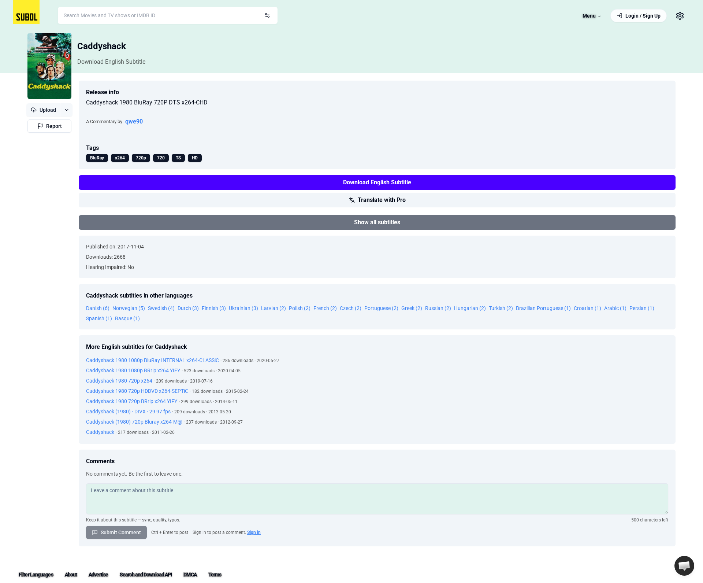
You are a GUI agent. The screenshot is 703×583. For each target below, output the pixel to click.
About (71, 575)
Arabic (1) (615, 308)
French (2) (325, 308)
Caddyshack (101, 46)
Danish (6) (97, 308)
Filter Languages (36, 575)
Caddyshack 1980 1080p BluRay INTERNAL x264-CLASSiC (152, 360)
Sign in (254, 532)
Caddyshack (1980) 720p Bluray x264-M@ (134, 422)
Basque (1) (127, 318)
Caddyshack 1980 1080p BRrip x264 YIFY (133, 370)
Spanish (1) (99, 318)
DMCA (189, 575)
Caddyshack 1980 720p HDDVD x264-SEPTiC (137, 391)
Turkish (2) (501, 308)
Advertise (98, 575)
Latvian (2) (273, 308)
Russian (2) (438, 308)
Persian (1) (641, 308)
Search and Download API (146, 575)
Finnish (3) (214, 308)
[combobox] (168, 15)
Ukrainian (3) (243, 308)
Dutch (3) (188, 308)
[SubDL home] (26, 12)
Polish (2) (299, 308)
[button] (684, 566)
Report (54, 126)
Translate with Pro (382, 199)
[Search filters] (267, 15)
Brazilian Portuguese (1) (543, 308)
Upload (48, 110)
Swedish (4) (161, 308)
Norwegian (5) (128, 308)
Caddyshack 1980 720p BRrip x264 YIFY (131, 401)
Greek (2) (411, 308)
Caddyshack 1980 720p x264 (119, 381)
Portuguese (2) (381, 308)
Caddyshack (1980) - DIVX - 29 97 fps (128, 411)
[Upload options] (66, 110)
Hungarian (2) (470, 308)
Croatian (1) (587, 308)
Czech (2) (350, 308)
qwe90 (134, 121)
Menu (589, 16)
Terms (215, 575)
